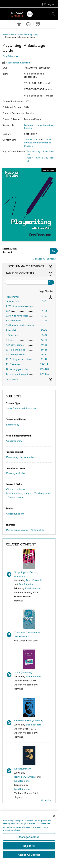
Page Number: (46, 291)
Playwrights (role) (15, 473)
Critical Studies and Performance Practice (38, 142)
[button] (28, 24)
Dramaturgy (12, 424)
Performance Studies (17, 529)
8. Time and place (15, 349)
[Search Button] (53, 14)
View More (46, 800)
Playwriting (12, 457)
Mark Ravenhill (34, 580)
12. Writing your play (17, 369)
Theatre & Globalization (27, 632)
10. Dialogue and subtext (19, 359)
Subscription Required (18, 62)
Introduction (12, 301)
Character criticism (16, 489)
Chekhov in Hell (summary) (28, 720)
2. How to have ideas (17, 315)
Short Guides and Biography (24, 34)
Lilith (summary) (22, 768)
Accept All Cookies (29, 854)
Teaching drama (43, 493)
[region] (29, 835)
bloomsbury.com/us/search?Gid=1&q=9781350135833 (41, 156)
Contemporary (14, 440)
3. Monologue (13, 320)
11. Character (13, 364)
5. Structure (12, 335)
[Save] (19, 24)
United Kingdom (15, 513)
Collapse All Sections (44, 258)
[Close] (54, 815)
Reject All (29, 845)
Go (54, 250)
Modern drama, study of (19, 493)
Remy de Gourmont (24, 776)
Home (5, 34)
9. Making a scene (15, 354)
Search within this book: (9, 250)
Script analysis (27, 457)
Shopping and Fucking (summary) (26, 574)
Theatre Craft (31, 139)
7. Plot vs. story (14, 344)
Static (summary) (23, 672)
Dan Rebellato (26, 584)
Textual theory (15, 497)
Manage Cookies (29, 836)
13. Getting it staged (17, 374)
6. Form (10, 340)
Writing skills (37, 529)
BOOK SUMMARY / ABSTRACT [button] (25, 266)
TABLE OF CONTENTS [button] (20, 273)
